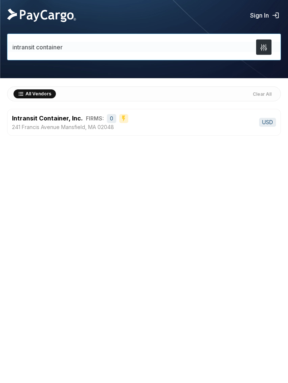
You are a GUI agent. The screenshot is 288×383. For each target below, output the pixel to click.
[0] (264, 47)
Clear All (262, 94)
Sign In (259, 15)
